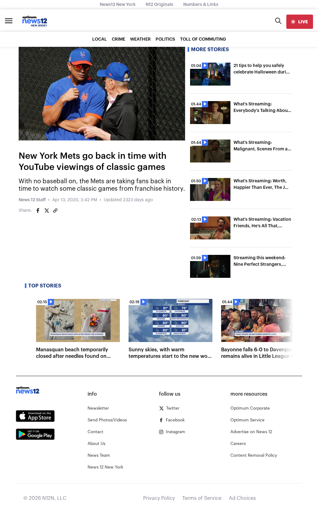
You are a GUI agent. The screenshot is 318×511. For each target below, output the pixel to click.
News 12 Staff (32, 200)
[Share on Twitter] (46, 210)
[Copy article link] (55, 210)
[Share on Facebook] (37, 210)
